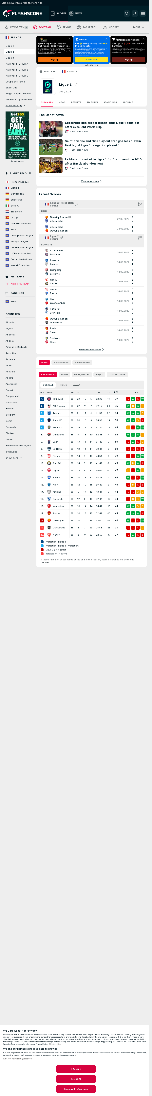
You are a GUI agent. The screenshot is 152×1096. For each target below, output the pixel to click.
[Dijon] (49, 470)
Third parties (55, 1044)
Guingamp (59, 434)
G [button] (99, 392)
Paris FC (57, 420)
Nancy (56, 534)
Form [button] (135, 392)
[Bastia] (49, 478)
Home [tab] (63, 385)
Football (50, 71)
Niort (55, 484)
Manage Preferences (76, 1089)
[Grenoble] (49, 499)
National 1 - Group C (17, 75)
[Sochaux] (49, 427)
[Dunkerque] (49, 528)
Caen (55, 441)
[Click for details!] (91, 219)
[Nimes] (49, 456)
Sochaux (58, 427)
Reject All (75, 1079)
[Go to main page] (25, 13)
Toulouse (58, 398)
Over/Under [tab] (81, 374)
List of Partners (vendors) (17, 1058)
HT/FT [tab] (99, 374)
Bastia (56, 477)
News (62, 102)
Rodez (56, 513)
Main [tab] (44, 362)
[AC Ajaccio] (49, 406)
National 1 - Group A (17, 63)
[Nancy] (49, 535)
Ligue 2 (10, 51)
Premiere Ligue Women (19, 99)
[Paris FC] (49, 420)
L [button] (91, 392)
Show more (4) (14, 105)
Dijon (56, 470)
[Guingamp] (49, 435)
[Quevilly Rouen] (49, 520)
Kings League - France (18, 93)
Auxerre (57, 413)
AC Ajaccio (59, 406)
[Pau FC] (49, 463)
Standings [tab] (48, 374)
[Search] (127, 13)
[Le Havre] (49, 449)
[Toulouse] (49, 399)
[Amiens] (49, 492)
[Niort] (49, 485)
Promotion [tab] (82, 362)
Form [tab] (64, 374)
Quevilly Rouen (60, 520)
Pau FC (57, 463)
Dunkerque (59, 527)
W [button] (78, 392)
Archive (128, 102)
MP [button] (72, 392)
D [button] (85, 392)
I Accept (76, 1069)
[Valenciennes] (49, 506)
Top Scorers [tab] (117, 374)
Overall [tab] (48, 385)
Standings (110, 102)
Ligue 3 (10, 57)
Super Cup (11, 87)
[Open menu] (143, 13)
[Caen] (49, 442)
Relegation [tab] (61, 362)
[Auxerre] (49, 413)
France (72, 71)
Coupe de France (15, 81)
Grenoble (58, 499)
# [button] (41, 392)
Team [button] (49, 392)
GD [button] (108, 392)
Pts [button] (116, 392)
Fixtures (92, 102)
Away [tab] (76, 385)
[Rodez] (49, 513)
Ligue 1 (10, 45)
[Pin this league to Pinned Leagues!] (76, 84)
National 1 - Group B (17, 69)
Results (76, 102)
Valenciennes (60, 506)
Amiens (57, 491)
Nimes (56, 456)
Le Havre (58, 449)
